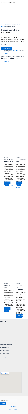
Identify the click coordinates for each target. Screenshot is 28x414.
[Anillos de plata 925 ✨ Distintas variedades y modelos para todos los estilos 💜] (3, 334)
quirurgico (18, 51)
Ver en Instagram (14, 340)
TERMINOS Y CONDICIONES (14, 409)
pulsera (13, 51)
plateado (10, 51)
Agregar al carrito (7, 48)
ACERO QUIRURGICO (9, 24)
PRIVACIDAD (14, 408)
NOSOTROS (14, 406)
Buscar (3, 403)
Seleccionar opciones (19, 316)
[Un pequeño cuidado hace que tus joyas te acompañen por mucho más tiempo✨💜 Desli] (17, 327)
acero (2, 51)
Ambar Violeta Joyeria (9, 3)
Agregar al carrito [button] (7, 183)
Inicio (2, 24)
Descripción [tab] (6, 53)
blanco (5, 51)
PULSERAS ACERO (5, 28)
